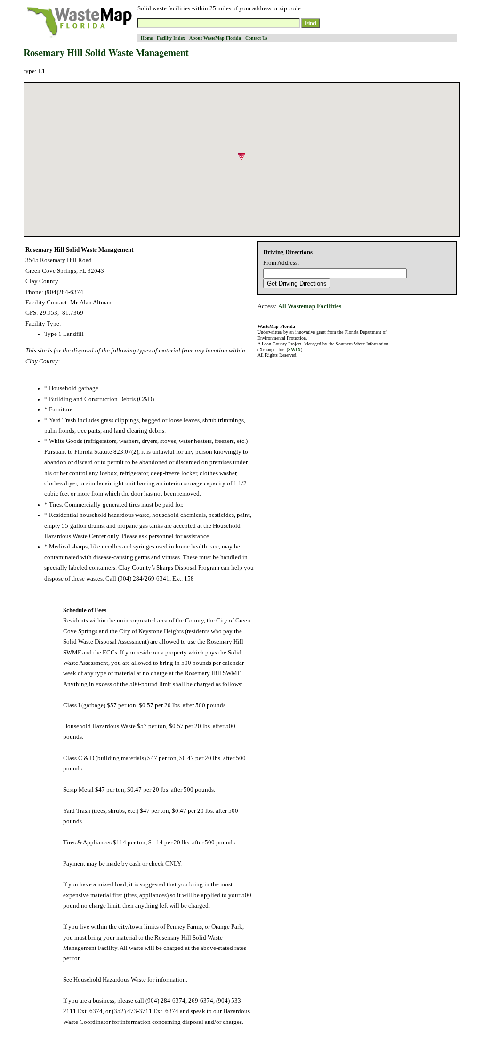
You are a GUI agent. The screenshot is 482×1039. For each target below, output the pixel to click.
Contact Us (256, 38)
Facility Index (171, 38)
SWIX (294, 349)
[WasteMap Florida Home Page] (79, 37)
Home (147, 38)
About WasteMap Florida (215, 38)
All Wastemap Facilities (309, 306)
